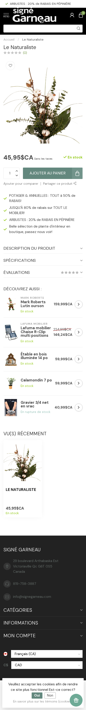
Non (50, 695)
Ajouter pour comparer (20, 184)
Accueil (8, 39)
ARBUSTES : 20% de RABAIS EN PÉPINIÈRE (40, 4)
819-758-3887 (24, 583)
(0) (25, 53)
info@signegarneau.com (32, 596)
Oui (37, 695)
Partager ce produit (58, 184)
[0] (81, 15)
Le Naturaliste (33, 39)
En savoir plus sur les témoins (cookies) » (43, 701)
